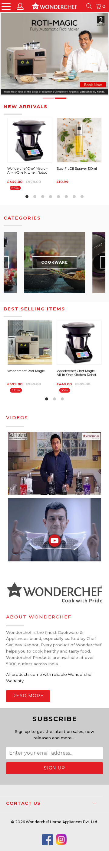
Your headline (54, 54)
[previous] (11, 82)
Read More (28, 695)
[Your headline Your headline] (54, 56)
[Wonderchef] (54, 6)
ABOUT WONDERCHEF (38, 617)
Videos (17, 417)
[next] (95, 56)
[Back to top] (100, 842)
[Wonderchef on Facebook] (47, 840)
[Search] (89, 6)
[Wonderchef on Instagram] (61, 840)
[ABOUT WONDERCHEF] (54, 593)
